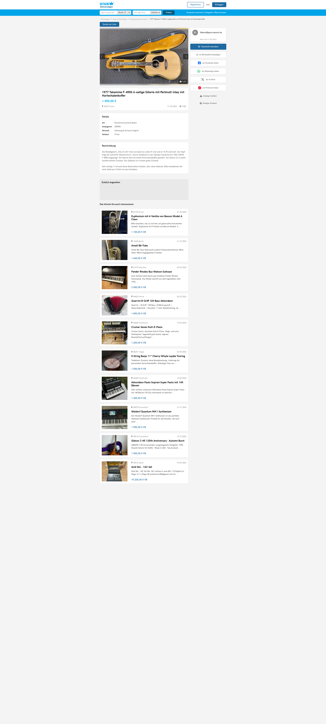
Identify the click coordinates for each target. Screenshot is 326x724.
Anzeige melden (210, 96)
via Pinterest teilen (210, 88)
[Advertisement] (206, 124)
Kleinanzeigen (105, 19)
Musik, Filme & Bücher (120, 19)
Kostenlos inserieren (195, 12)
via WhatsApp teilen (210, 71)
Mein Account (220, 12)
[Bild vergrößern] (144, 56)
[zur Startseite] (107, 5)
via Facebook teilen (210, 63)
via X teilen (210, 79)
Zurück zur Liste (109, 24)
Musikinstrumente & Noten (138, 19)
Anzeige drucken (210, 103)
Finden (169, 12)
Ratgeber (209, 12)
